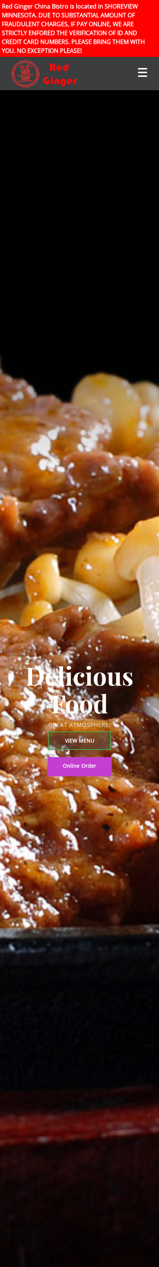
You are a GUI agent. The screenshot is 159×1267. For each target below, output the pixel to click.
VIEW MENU (79, 740)
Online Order (79, 765)
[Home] (37, 73)
